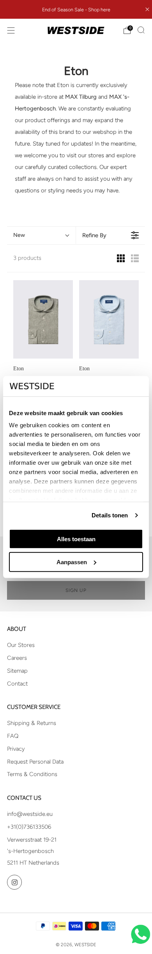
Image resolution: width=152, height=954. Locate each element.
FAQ (12, 735)
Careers (17, 657)
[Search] (141, 30)
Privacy (16, 748)
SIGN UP (76, 590)
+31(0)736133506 (29, 826)
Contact (17, 683)
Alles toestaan (76, 539)
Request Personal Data (35, 761)
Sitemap (17, 670)
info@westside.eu (30, 813)
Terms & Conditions (32, 774)
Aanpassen (72, 561)
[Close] (147, 9)
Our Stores (21, 644)
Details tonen (110, 515)
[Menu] (11, 30)
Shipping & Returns (31, 723)
